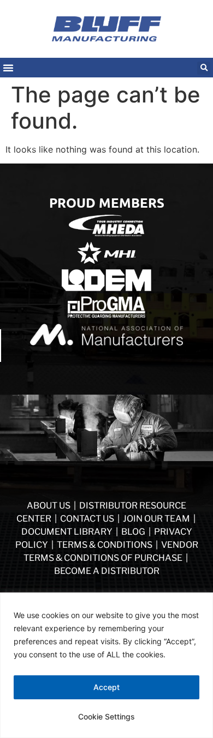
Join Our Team (156, 518)
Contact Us (87, 518)
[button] (203, 68)
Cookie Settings (106, 716)
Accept (106, 687)
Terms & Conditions (104, 545)
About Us (48, 505)
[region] (106, 665)
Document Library (67, 532)
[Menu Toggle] (8, 67)
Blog (133, 532)
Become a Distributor (106, 571)
